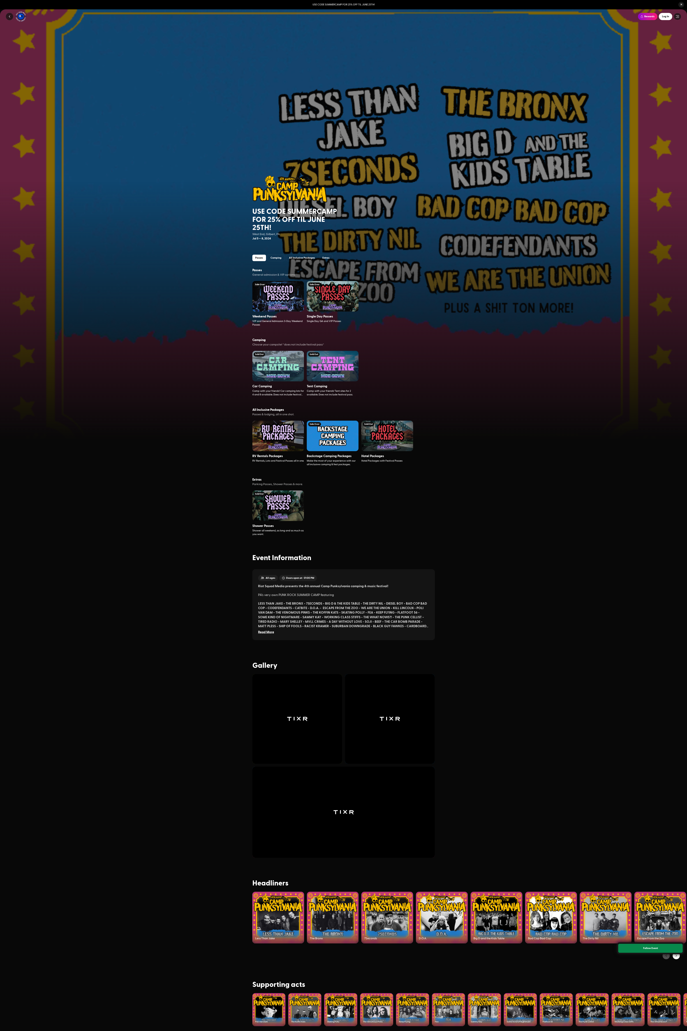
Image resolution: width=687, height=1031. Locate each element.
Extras (325, 258)
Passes (259, 258)
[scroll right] (676, 955)
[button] (681, 5)
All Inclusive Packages (302, 258)
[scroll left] (666, 955)
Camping (275, 258)
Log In (665, 16)
